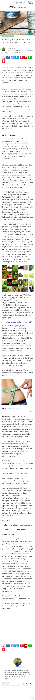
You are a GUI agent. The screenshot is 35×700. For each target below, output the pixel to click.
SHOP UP (22, 2)
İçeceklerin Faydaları (17, 33)
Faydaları (5, 33)
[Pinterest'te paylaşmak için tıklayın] (22, 57)
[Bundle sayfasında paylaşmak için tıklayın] (3, 61)
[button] (2, 2)
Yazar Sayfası (26, 683)
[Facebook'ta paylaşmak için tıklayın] (8, 57)
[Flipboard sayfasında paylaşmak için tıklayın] (25, 57)
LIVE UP (28, 33)
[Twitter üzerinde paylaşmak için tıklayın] (13, 57)
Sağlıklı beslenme (8, 36)
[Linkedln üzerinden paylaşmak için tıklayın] (17, 57)
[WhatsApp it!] (30, 57)
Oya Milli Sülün (10, 48)
